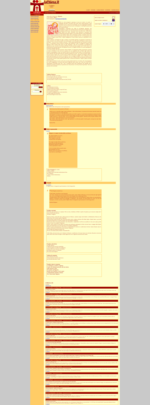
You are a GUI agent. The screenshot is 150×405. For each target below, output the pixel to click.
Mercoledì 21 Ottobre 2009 (35, 26)
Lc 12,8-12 (48, 184)
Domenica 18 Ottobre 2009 (35, 21)
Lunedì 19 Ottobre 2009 (34, 23)
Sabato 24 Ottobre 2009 (34, 31)
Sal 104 (48, 131)
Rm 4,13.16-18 (49, 105)
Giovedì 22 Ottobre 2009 (35, 28)
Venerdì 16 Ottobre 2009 (34, 18)
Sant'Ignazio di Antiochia (61, 18)
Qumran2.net (48, 285)
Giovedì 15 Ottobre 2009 (35, 16)
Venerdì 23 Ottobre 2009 (34, 30)
